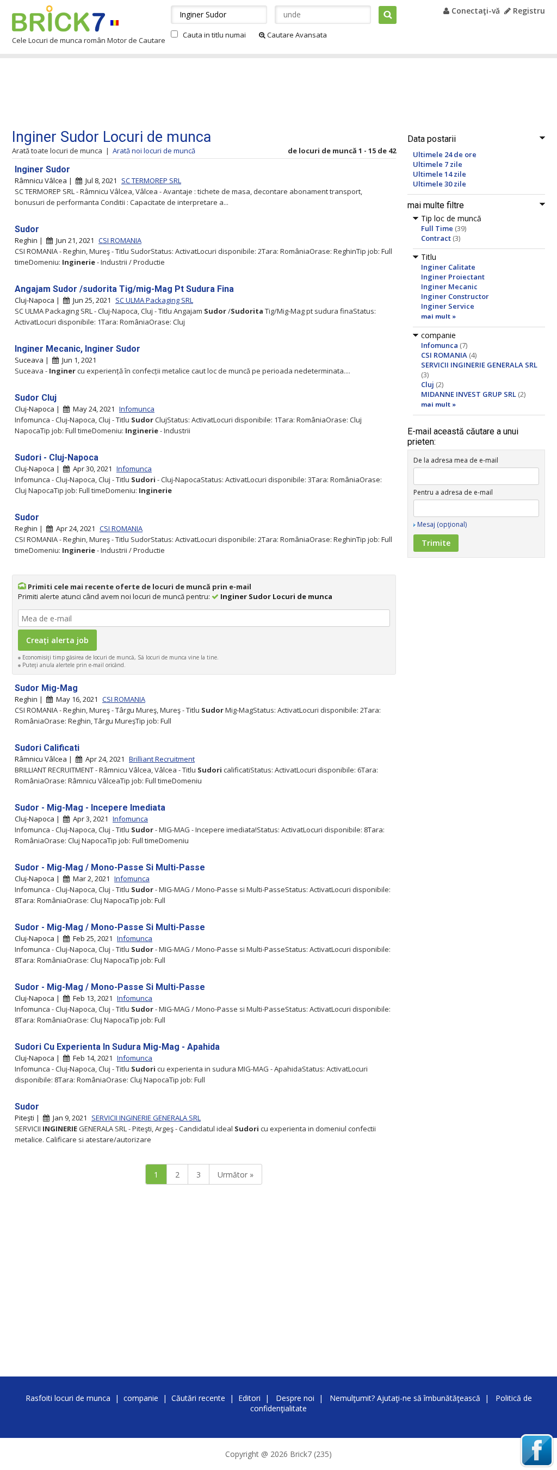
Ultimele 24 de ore (444, 154)
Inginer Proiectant (453, 277)
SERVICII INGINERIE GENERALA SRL (479, 365)
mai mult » (438, 316)
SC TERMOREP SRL (151, 180)
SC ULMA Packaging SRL (154, 300)
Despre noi (295, 1398)
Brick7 (58, 18)
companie (140, 1398)
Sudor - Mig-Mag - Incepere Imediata (90, 807)
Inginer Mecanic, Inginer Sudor (77, 349)
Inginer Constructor (455, 296)
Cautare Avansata (296, 35)
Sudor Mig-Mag (46, 688)
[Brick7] (114, 22)
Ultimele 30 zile (439, 184)
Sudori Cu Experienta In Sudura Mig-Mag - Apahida (117, 1047)
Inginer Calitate (448, 267)
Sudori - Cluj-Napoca (56, 457)
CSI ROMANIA (444, 355)
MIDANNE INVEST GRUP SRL (468, 394)
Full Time (437, 228)
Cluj (427, 384)
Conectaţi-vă (474, 10)
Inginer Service (447, 306)
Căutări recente (198, 1398)
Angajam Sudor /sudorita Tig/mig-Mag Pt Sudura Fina (124, 289)
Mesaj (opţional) (442, 524)
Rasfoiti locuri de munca (68, 1398)
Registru (528, 10)
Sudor (27, 229)
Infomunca (439, 345)
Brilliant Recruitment (162, 759)
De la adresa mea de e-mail (455, 460)
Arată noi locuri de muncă (154, 150)
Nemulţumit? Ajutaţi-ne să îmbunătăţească (405, 1398)
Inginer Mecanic (449, 286)
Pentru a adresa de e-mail (453, 492)
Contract (436, 238)
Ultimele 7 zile (437, 164)
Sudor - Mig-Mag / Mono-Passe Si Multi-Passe (110, 867)
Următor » (235, 1174)
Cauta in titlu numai (214, 35)
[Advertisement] (218, 93)
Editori (249, 1398)
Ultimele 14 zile (439, 174)
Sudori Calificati (47, 748)
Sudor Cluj (36, 398)
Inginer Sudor (42, 169)
